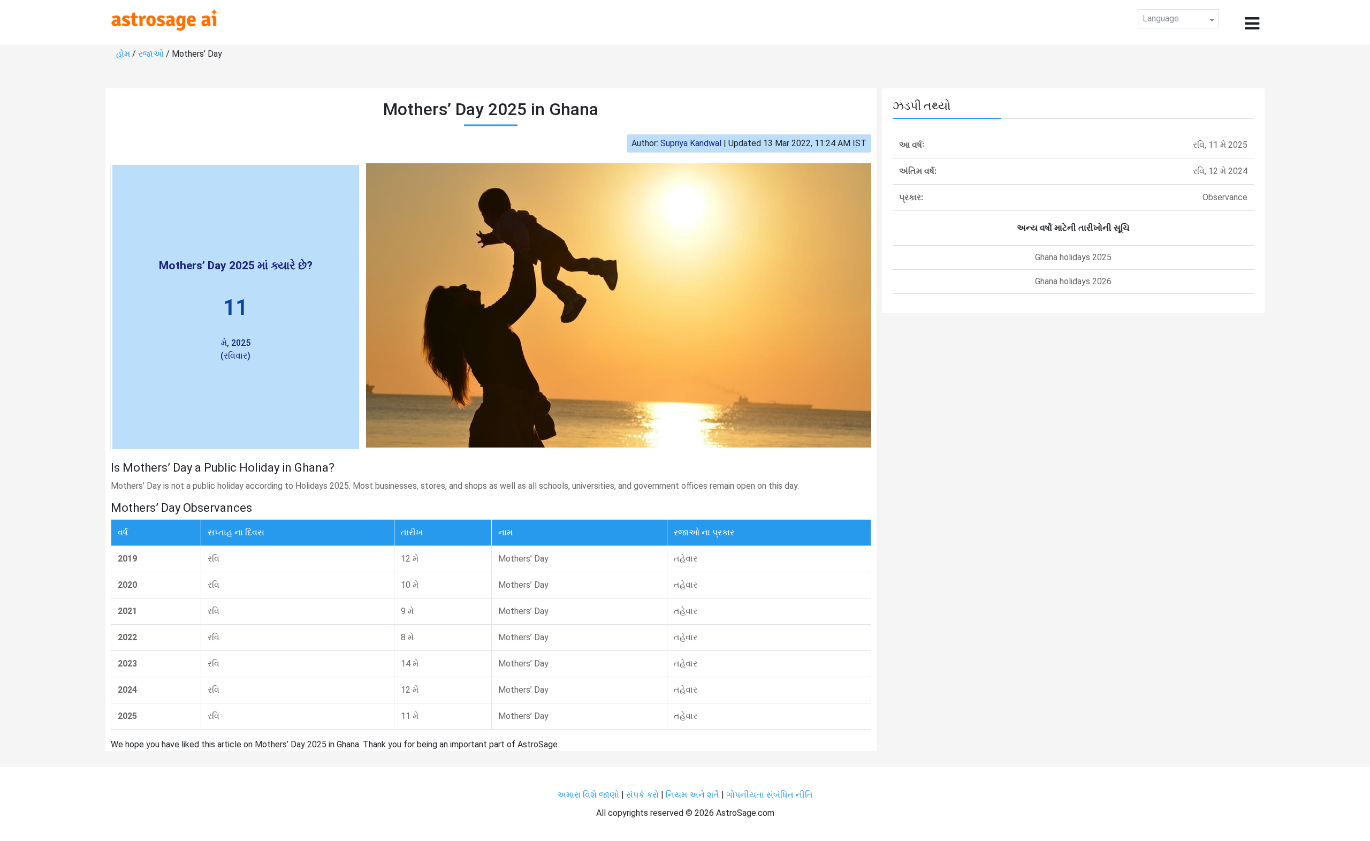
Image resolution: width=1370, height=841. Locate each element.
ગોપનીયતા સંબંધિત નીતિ (769, 795)
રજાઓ (151, 54)
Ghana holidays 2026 (1073, 281)
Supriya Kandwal (690, 143)
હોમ (123, 54)
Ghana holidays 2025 (1073, 257)
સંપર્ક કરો (643, 795)
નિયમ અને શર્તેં (692, 795)
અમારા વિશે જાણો (588, 795)
